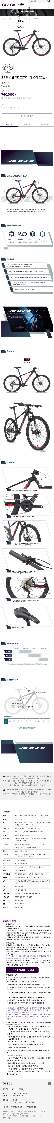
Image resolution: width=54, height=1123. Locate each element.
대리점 (21, 10)
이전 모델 (27, 19)
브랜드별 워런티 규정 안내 (22, 970)
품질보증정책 (45, 124)
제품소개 (9, 124)
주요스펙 (27, 124)
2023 (36, 19)
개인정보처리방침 (16, 1107)
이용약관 (5, 1107)
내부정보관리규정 (30, 1107)
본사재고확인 (27, 116)
